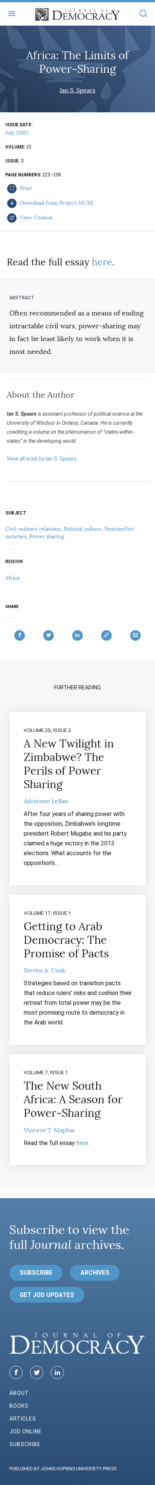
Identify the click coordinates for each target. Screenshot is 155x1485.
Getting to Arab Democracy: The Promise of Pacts (66, 940)
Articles (22, 1419)
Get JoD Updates (47, 1294)
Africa (12, 577)
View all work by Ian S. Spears (42, 459)
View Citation (35, 217)
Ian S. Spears (77, 90)
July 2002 (17, 132)
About (19, 1393)
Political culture (83, 528)
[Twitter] (36, 1372)
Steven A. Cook (44, 970)
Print (25, 188)
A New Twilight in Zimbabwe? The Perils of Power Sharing (69, 764)
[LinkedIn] (57, 1372)
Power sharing (46, 536)
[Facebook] (16, 1372)
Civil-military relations (33, 528)
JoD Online (25, 1431)
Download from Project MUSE (56, 202)
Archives (95, 1272)
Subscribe (36, 1272)
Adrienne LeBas (46, 801)
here (102, 262)
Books (19, 1406)
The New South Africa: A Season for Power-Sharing (73, 1099)
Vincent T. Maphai (49, 1130)
